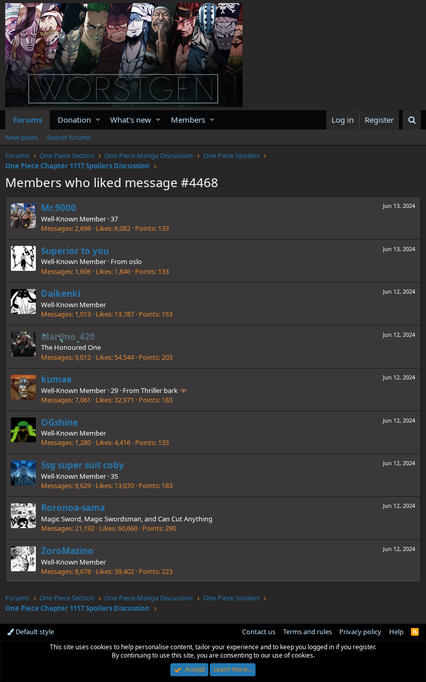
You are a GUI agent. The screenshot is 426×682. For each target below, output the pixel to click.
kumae (56, 379)
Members (188, 119)
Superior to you (75, 251)
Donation (74, 119)
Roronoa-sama (73, 508)
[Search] (412, 119)
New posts (21, 137)
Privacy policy (360, 631)
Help (396, 631)
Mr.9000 (58, 208)
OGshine (59, 422)
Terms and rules (307, 631)
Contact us (258, 631)
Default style (34, 631)
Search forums (68, 137)
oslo (135, 261)
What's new (130, 119)
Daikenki (61, 293)
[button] (98, 119)
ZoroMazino (67, 551)
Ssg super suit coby (82, 465)
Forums (27, 119)
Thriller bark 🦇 (164, 390)
